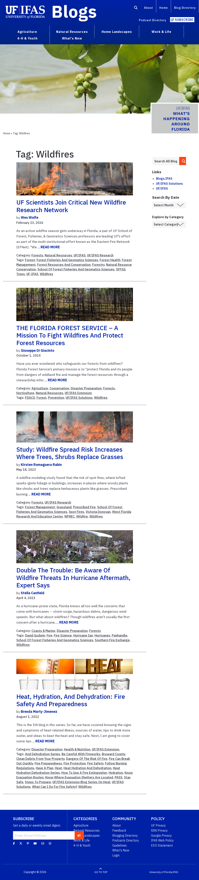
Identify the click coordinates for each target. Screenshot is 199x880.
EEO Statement (162, 845)
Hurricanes (102, 635)
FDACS (30, 398)
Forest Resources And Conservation (64, 265)
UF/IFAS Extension (78, 393)
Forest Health (110, 260)
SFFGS (121, 269)
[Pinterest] (28, 843)
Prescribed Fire (84, 507)
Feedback (119, 830)
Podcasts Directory (125, 840)
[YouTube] (35, 843)
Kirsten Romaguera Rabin (41, 464)
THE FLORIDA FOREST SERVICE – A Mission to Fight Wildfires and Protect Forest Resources (69, 335)
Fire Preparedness (48, 763)
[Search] (136, 8)
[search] (182, 161)
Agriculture (39, 388)
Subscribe (184, 20)
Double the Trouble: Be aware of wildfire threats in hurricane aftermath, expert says (73, 577)
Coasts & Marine (43, 631)
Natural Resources (58, 255)
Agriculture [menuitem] (27, 32)
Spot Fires (76, 512)
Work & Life (81, 840)
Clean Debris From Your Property (40, 759)
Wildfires (46, 274)
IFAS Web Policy (162, 840)
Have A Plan (44, 768)
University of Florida (160, 872)
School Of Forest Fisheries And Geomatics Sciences (76, 269)
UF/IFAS (80, 255)
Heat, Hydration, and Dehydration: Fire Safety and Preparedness (70, 700)
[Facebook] (14, 843)
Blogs (74, 11)
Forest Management (40, 507)
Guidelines (119, 845)
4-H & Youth (81, 845)
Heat (58, 768)
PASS (118, 777)
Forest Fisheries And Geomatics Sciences (67, 260)
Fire (49, 635)
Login (116, 855)
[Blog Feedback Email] (42, 843)
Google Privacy (161, 835)
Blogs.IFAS (164, 178)
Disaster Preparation (86, 388)
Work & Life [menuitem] (161, 32)
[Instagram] (50, 843)
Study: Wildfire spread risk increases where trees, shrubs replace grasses (69, 453)
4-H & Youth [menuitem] (27, 38)
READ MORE (50, 247)
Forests (37, 255)
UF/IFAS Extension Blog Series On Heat (81, 782)
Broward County (113, 754)
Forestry (98, 265)
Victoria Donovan (98, 512)
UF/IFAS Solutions (79, 398)
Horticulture (25, 393)
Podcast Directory (152, 20)
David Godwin (35, 635)
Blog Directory (185, 8)
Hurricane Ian (83, 635)
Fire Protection (75, 763)
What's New (120, 850)
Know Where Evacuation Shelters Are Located (79, 777)
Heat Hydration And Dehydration (87, 768)
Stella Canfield (32, 593)
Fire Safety (95, 763)
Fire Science (63, 635)
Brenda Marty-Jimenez (39, 711)
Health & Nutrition (77, 749)
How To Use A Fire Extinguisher (84, 773)
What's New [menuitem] (72, 38)
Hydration (116, 773)
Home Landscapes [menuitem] (117, 32)
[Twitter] (20, 843)
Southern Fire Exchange (112, 640)
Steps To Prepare (38, 782)
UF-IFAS (32, 274)
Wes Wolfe (29, 217)
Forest (30, 260)
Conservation (59, 388)
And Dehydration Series (42, 754)
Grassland (64, 507)
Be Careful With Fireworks (81, 754)
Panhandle (119, 635)
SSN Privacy (159, 830)
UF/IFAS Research (100, 255)
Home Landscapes (86, 835)
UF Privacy (158, 825)
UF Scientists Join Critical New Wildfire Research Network (71, 206)
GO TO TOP (100, 872)
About (148, 8)
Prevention (56, 398)
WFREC (69, 516)
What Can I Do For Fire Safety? (54, 787)
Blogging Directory (125, 835)
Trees (20, 274)
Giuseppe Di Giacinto (37, 350)
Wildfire (82, 516)
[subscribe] (79, 835)
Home (163, 8)
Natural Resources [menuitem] (72, 32)
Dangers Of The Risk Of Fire (86, 759)
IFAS (175, 872)
